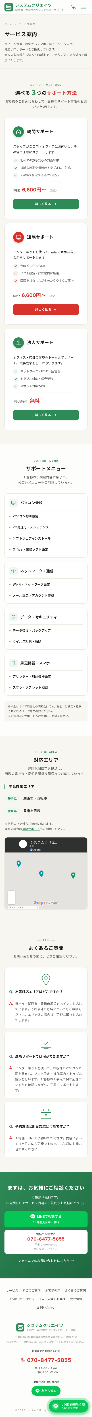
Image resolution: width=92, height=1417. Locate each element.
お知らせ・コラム (22, 1299)
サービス (12, 1290)
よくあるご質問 (75, 1290)
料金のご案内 (32, 1290)
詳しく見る (43, 204)
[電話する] (73, 7)
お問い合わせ (46, 1307)
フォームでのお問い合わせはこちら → (46, 1261)
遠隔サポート (31, 829)
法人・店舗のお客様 (52, 1299)
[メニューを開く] (83, 7)
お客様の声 (52, 1290)
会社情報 (76, 1299)
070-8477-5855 (49, 1360)
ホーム (8, 24)
